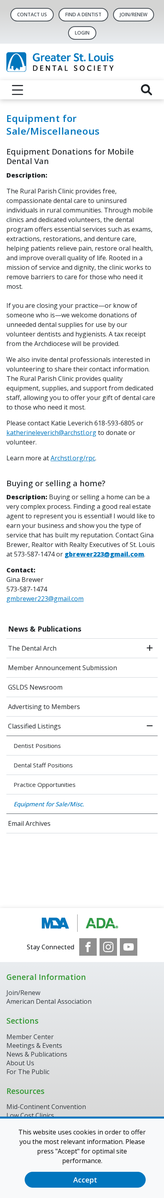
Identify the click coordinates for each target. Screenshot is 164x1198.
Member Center (30, 1036)
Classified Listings (34, 726)
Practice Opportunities (45, 784)
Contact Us (32, 14)
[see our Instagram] (108, 947)
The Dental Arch (32, 648)
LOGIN (82, 32)
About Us (20, 1063)
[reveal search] (146, 89)
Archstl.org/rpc (73, 458)
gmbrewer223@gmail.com (45, 598)
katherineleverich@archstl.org (51, 432)
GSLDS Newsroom (35, 687)
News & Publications (44, 629)
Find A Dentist (83, 14)
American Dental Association (49, 1001)
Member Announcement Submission (62, 667)
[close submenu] (149, 726)
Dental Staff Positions (43, 765)
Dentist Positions (37, 746)
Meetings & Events (34, 1045)
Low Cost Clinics (30, 1115)
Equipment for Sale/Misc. (49, 804)
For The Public (27, 1071)
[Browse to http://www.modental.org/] (82, 923)
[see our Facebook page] (88, 947)
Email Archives (29, 823)
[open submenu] (149, 648)
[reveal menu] (17, 89)
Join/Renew (133, 14)
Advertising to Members (44, 706)
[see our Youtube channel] (128, 947)
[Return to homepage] (82, 62)
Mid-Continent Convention (46, 1106)
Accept (85, 1179)
